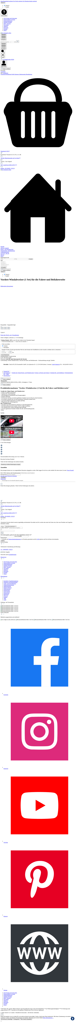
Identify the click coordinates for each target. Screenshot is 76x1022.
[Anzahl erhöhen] (10, 352)
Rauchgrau (6, 347)
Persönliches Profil (9, 74)
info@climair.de (56, 364)
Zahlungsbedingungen (9, 585)
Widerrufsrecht (7, 589)
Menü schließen (6, 68)
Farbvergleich (7, 591)
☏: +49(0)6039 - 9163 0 (6, 549)
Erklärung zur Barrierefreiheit (10, 582)
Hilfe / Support (7, 23)
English (7, 7)
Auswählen (3, 267)
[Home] (38, 208)
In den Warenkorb (5, 355)
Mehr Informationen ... (48, 1017)
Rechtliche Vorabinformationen (11, 581)
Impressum (6, 594)
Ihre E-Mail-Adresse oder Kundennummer (11, 473)
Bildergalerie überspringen (7, 286)
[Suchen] (15, 42)
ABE (5, 598)
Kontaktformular (12, 554)
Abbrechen (3, 479)
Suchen (31, 259)
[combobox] (7, 42)
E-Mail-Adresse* (5, 527)
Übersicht (3, 74)
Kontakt (5, 29)
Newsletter (6, 25)
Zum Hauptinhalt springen (7, 1)
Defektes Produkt (8, 22)
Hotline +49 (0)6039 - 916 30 (7, 168)
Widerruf (6, 26)
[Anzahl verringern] (3, 352)
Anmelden (3, 71)
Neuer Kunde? (70, 470)
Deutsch (7, 5)
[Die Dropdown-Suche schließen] (17, 41)
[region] (38, 309)
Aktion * (3, 526)
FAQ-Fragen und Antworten (10, 18)
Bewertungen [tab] (7, 375)
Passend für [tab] (6, 371)
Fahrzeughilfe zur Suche (9, 19)
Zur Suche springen (18, 1)
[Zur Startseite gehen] (6, 33)
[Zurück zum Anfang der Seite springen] (2, 1014)
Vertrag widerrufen (8, 1006)
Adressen (16, 74)
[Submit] (1, 529)
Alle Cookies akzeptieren (26, 1019)
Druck (5, 30)
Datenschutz (6, 593)
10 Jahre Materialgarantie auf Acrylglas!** (10, 158)
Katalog (5, 597)
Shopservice (3, 557)
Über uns (6, 595)
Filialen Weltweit (8, 587)
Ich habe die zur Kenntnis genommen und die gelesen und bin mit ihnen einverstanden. (30, 539)
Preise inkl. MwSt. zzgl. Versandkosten (10, 335)
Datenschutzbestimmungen (14, 539)
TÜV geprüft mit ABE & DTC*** (9, 165)
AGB (38, 539)
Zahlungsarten (22, 74)
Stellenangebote (7, 586)
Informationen (4, 576)
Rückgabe (6, 27)
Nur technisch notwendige (6, 1019)
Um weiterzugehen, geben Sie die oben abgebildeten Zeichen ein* (16, 534)
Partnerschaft (7, 590)
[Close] (1, 326)
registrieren (5, 73)
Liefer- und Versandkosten (10, 583)
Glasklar (6, 346)
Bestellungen (29, 74)
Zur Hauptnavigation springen (30, 1)
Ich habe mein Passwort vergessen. (9, 476)
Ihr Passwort (4, 474)
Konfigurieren (16, 1019)
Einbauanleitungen (8, 21)
